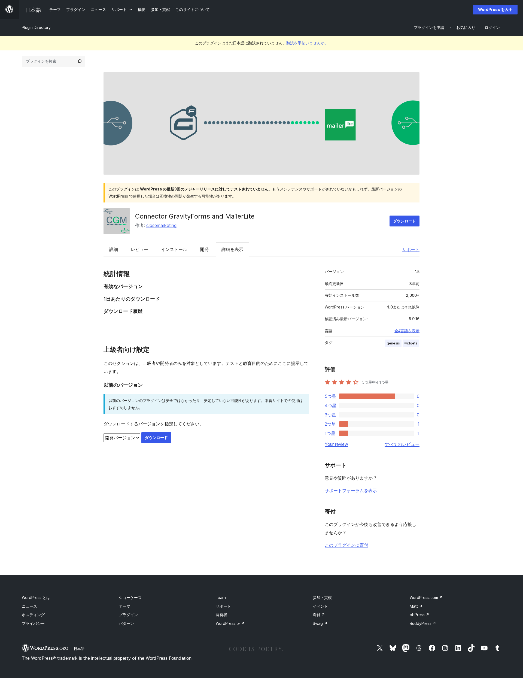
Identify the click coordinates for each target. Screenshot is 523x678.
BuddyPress (423, 623)
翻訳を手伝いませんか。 (307, 43)
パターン (126, 623)
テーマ (124, 606)
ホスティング (33, 614)
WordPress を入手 (495, 9)
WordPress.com (426, 597)
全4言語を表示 (406, 331)
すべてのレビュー (402, 444)
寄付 (319, 614)
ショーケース (130, 597)
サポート (410, 249)
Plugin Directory (36, 27)
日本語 (79, 648)
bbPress (419, 614)
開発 (204, 249)
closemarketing (161, 225)
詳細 (113, 249)
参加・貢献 (322, 597)
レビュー (139, 249)
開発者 (221, 614)
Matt (416, 606)
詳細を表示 (232, 249)
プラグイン (128, 614)
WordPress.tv (230, 623)
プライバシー (33, 623)
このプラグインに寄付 (346, 545)
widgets (410, 343)
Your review (336, 444)
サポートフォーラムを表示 (351, 490)
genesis (393, 343)
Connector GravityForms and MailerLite (194, 216)
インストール (174, 249)
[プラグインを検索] (79, 61)
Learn (221, 597)
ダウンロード (404, 221)
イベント (320, 606)
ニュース (29, 606)
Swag (320, 623)
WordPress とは (36, 597)
